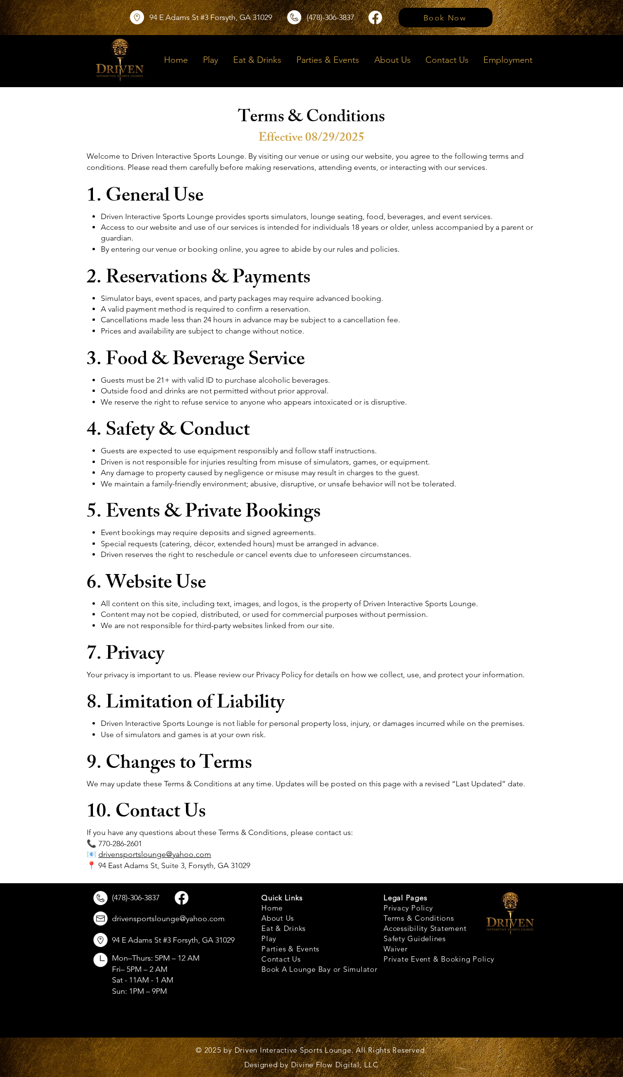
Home (272, 907)
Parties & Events (290, 948)
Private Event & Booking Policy (439, 959)
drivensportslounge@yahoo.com (154, 854)
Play (268, 938)
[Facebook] (375, 17)
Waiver (396, 948)
